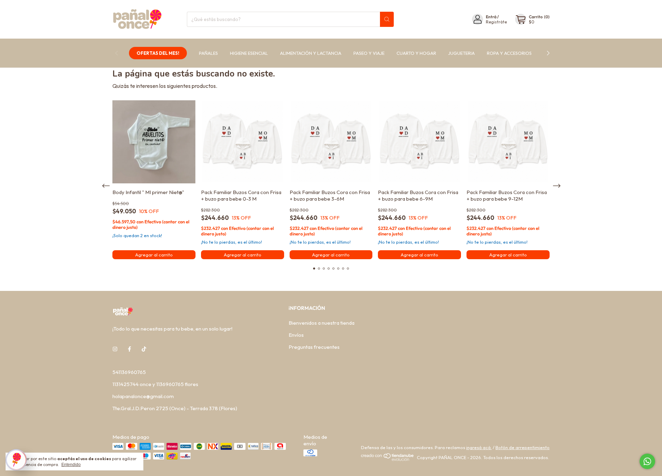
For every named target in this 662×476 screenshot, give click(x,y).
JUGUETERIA (461, 53)
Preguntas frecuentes (314, 347)
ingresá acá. (479, 447)
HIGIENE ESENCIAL (249, 53)
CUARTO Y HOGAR (416, 53)
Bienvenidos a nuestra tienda (321, 323)
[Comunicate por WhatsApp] (647, 461)
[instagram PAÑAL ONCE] (115, 349)
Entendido (71, 464)
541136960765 (129, 372)
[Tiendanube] (387, 459)
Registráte (496, 21)
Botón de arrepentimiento (522, 447)
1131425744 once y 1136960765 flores (155, 384)
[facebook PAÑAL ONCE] (129, 349)
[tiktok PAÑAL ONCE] (144, 349)
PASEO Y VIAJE (368, 53)
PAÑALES (208, 53)
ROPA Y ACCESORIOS (509, 53)
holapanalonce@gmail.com (143, 396)
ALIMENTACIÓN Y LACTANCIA (310, 53)
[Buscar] (387, 19)
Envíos (296, 335)
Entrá (491, 16)
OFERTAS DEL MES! (158, 53)
